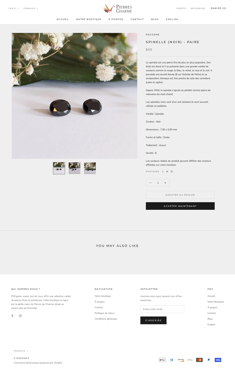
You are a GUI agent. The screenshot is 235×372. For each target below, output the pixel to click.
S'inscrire (153, 320)
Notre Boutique (89, 19)
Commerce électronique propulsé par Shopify (38, 362)
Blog (155, 19)
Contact (137, 19)
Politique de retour (105, 313)
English (172, 19)
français (29, 8)
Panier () (218, 8)
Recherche (198, 8)
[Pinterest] (172, 171)
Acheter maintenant (180, 206)
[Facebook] (163, 171)
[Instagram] (20, 316)
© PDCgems (21, 358)
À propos (116, 19)
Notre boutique (103, 296)
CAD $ (12, 8)
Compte (181, 8)
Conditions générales (106, 318)
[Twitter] (167, 171)
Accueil (63, 19)
